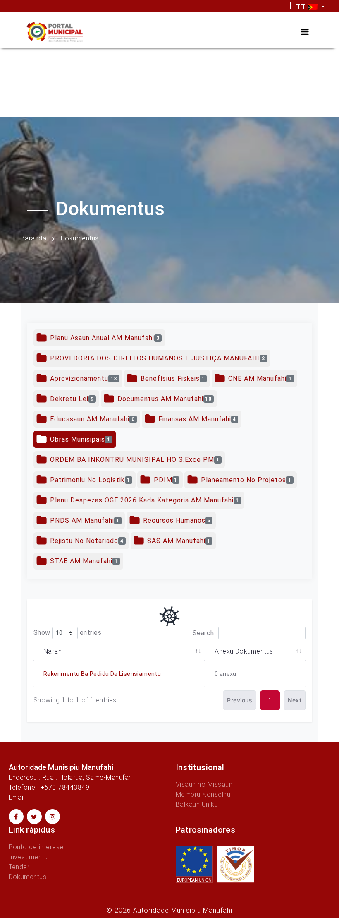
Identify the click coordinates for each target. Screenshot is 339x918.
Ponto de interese (36, 847)
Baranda (33, 238)
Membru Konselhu (203, 794)
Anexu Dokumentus (244, 651)
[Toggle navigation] (305, 32)
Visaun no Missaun (204, 784)
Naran (52, 651)
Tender (19, 867)
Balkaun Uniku (197, 804)
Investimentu (28, 857)
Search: (204, 633)
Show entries (67, 633)
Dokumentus (28, 877)
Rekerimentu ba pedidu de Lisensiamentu (102, 673)
